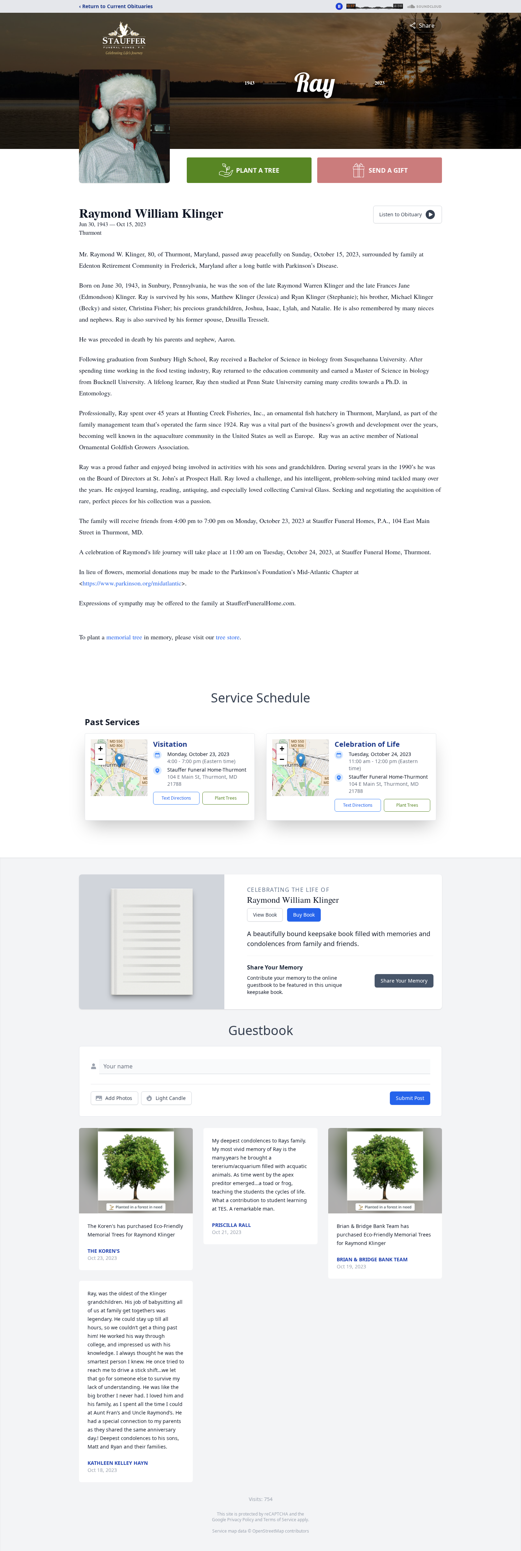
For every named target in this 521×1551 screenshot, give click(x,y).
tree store (228, 637)
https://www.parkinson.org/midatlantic (132, 583)
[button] (119, 760)
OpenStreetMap (268, 1531)
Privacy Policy (240, 1520)
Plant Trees (226, 798)
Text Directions (176, 798)
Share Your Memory (404, 980)
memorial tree (124, 637)
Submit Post (410, 1098)
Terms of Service (279, 1520)
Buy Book (304, 914)
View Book (265, 914)
